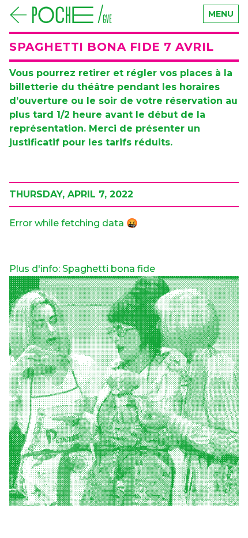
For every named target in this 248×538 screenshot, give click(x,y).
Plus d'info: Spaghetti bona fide (82, 268)
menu (221, 14)
